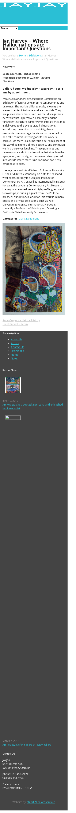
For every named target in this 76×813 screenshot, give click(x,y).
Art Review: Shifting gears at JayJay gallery (27, 745)
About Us (16, 339)
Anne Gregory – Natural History (21, 320)
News (14, 358)
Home (23, 55)
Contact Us (17, 347)
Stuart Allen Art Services (41, 802)
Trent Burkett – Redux (15, 324)
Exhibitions (35, 55)
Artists (15, 343)
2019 (22, 218)
